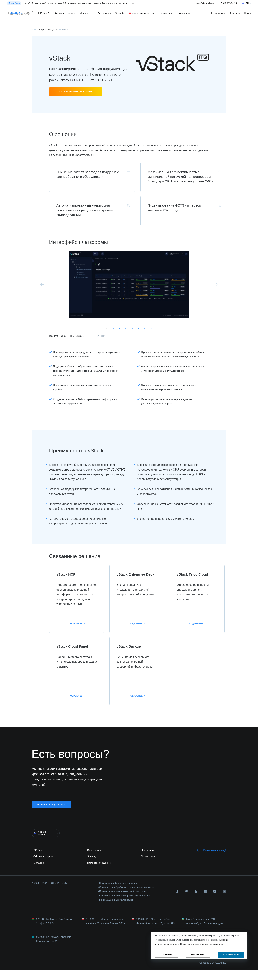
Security (119, 13)
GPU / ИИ (43, 13)
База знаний (218, 13)
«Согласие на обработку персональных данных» (126, 887)
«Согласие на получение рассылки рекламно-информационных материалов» (124, 897)
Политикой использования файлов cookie (202, 944)
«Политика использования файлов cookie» (122, 891)
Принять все (231, 954)
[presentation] (42, 284)
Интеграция (104, 13)
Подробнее (75, 623)
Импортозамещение (143, 13)
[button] (19, 13)
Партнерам (165, 13)
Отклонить (166, 954)
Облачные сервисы (64, 13)
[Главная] (32, 29)
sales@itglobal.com (205, 3)
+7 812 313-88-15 (228, 3)
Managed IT (86, 13)
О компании (183, 13)
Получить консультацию (75, 91)
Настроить (198, 954)
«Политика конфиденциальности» (117, 882)
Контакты (235, 13)
